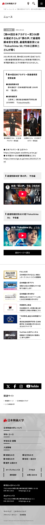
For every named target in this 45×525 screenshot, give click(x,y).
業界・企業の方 (11, 463)
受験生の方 (10, 455)
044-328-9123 (9, 501)
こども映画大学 (10, 404)
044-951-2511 (9, 491)
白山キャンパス (9, 495)
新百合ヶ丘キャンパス (12, 485)
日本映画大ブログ (22, 401)
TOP (5, 9)
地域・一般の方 (30, 459)
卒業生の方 (10, 459)
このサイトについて (20, 511)
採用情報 (23, 515)
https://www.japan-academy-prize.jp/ (20, 152)
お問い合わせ (32, 475)
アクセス (32, 470)
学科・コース (9, 434)
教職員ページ (9, 401)
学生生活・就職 (10, 441)
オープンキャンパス (13, 470)
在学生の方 (28, 455)
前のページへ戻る (22, 252)
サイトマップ (8, 511)
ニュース (11, 9)
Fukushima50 (23, 102)
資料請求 (13, 475)
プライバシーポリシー (11, 515)
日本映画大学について (13, 427)
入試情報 (7, 447)
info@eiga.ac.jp (25, 491)
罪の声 (14, 90)
